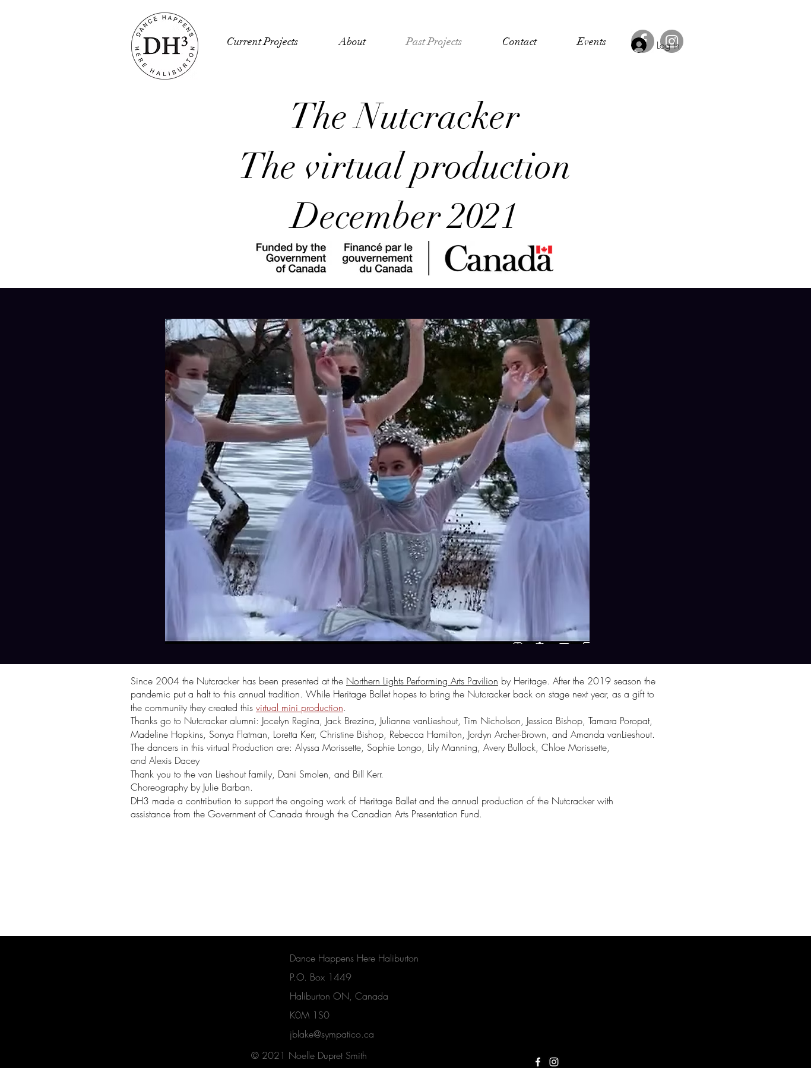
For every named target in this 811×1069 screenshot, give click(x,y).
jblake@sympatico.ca (332, 1034)
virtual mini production (299, 707)
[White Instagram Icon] (554, 1062)
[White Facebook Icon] (538, 1062)
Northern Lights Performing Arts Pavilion (422, 680)
